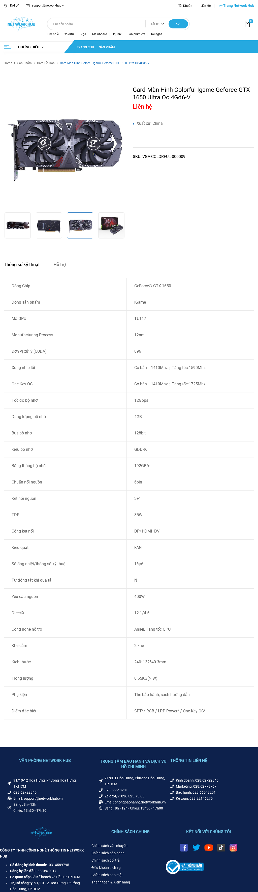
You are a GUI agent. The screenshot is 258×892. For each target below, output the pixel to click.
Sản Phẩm (24, 63)
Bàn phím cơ (136, 34)
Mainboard (99, 34)
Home (8, 63)
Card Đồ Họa (46, 63)
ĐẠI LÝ (14, 5)
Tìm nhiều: (54, 34)
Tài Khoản (185, 6)
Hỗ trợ (59, 264)
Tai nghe (156, 34)
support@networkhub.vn (49, 5)
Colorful (69, 34)
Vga (83, 34)
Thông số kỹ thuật (22, 264)
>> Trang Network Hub (236, 6)
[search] (178, 23)
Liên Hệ (206, 6)
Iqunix (117, 34)
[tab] (22, 265)
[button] (248, 24)
